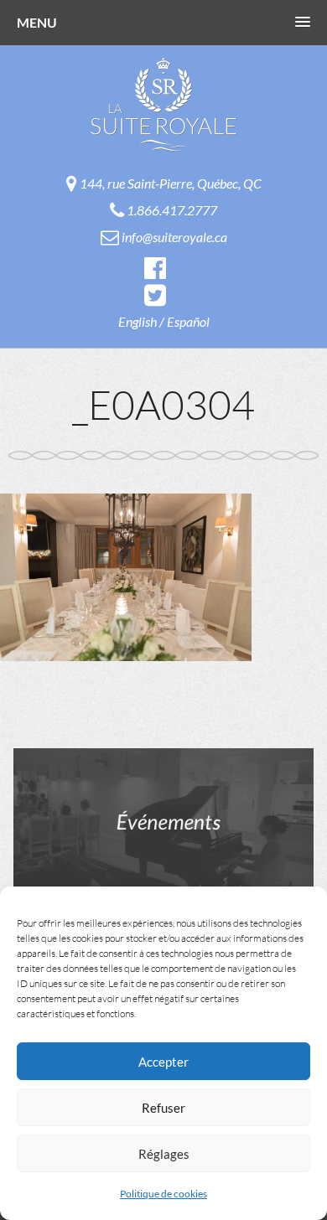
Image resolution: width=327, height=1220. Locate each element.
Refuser (163, 1107)
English (137, 321)
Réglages (163, 1153)
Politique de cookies (163, 1193)
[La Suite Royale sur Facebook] (155, 268)
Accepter (163, 1061)
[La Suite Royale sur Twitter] (155, 294)
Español (188, 321)
